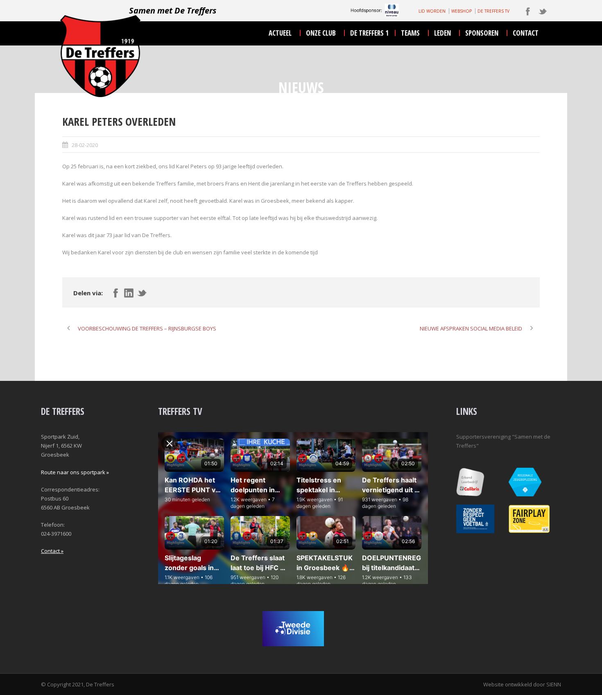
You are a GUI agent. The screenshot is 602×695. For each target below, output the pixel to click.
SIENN (553, 684)
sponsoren (481, 33)
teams (410, 33)
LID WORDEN (432, 11)
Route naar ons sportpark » (75, 472)
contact (526, 33)
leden (442, 33)
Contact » (52, 551)
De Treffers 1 (369, 33)
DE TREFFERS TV (493, 11)
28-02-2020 (85, 145)
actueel (280, 33)
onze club (321, 33)
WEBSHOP (461, 11)
